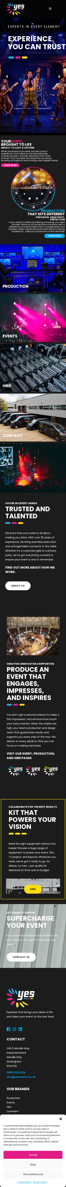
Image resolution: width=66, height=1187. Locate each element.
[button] (60, 1119)
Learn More (20, 90)
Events (11, 1102)
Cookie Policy (24, 1182)
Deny (33, 1164)
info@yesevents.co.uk (21, 1077)
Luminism (12, 1111)
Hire (9, 1107)
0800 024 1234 (16, 1072)
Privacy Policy (40, 1182)
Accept (33, 1154)
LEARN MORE (10, 165)
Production (13, 1098)
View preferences (33, 1174)
